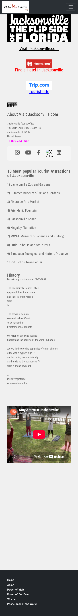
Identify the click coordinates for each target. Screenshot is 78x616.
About (10, 585)
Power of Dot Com (18, 594)
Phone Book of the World (22, 604)
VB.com (11, 599)
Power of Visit (15, 589)
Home (10, 580)
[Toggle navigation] (71, 7)
